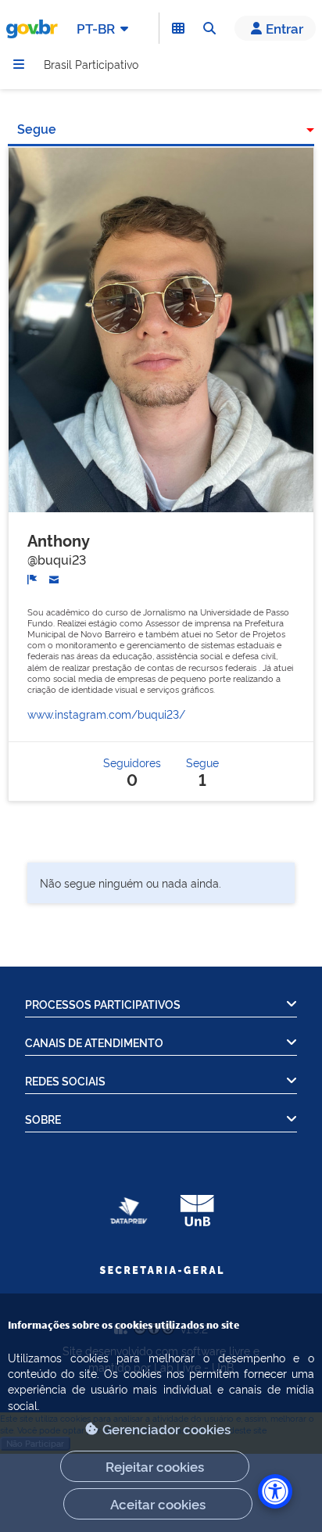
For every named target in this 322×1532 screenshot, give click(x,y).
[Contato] (54, 578)
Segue (36, 128)
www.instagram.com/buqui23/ (106, 713)
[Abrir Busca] (209, 28)
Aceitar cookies (158, 1503)
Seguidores (132, 771)
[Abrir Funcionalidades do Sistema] (178, 28)
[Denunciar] (32, 578)
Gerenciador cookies (166, 1428)
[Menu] (18, 64)
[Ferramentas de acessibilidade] (275, 1491)
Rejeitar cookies (155, 1466)
